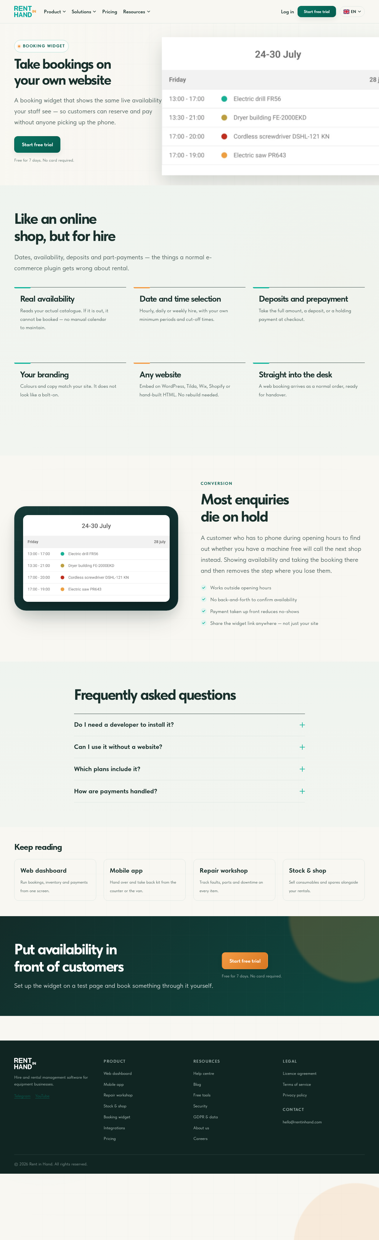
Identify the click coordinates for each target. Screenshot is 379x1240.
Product (52, 11)
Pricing (109, 11)
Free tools (202, 1095)
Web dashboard (118, 1073)
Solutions (81, 11)
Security (200, 1106)
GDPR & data (205, 1117)
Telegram (22, 1096)
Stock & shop (115, 1106)
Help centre (203, 1073)
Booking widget (117, 1117)
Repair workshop (118, 1095)
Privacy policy (295, 1095)
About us (201, 1127)
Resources (134, 11)
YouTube (42, 1096)
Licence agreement (300, 1073)
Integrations (114, 1127)
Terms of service (297, 1084)
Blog (197, 1084)
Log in (287, 11)
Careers (200, 1138)
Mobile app (114, 1084)
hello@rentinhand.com (302, 1122)
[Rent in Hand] (25, 11)
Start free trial (317, 11)
